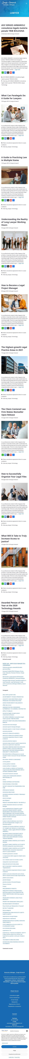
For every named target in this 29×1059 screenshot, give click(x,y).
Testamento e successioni (14, 1006)
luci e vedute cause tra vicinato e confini (13, 859)
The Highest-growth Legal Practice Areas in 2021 (14, 348)
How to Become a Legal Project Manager (13, 286)
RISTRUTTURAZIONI (8, 908)
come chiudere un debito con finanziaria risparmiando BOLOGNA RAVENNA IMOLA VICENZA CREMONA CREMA (13, 769)
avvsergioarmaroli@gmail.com (14, 1023)
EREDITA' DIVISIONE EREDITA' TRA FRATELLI (14, 802)
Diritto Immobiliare (14, 997)
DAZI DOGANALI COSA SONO (10, 784)
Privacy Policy (17, 1057)
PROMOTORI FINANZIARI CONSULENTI (13, 901)
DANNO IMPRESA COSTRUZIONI (11, 782)
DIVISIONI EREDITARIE (9, 792)
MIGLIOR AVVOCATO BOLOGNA (11, 864)
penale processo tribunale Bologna (12, 882)
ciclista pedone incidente (9, 764)
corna (4, 779)
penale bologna (7, 880)
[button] (27, 1031)
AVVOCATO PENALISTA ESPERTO (11, 733)
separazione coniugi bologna (10, 916)
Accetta (14, 1046)
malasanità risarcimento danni (10, 862)
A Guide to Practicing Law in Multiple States (14, 159)
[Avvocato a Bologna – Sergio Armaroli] (9, 3)
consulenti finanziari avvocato (10, 773)
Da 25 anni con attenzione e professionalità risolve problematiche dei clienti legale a (14, 980)
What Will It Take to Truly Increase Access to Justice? (14, 538)
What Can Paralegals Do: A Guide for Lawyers (13, 97)
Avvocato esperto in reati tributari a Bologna (14, 729)
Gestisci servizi (5, 1043)
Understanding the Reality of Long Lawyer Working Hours (14, 222)
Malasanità (14, 1002)
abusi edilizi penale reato (9, 694)
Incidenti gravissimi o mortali (10, 853)
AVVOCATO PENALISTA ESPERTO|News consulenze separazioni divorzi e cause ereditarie (13, 737)
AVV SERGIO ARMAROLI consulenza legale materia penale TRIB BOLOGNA (14, 28)
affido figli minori (7, 705)
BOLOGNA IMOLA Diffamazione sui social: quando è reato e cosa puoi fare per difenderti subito (14, 755)
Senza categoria (7, 910)
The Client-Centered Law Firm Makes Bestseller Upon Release (13, 412)
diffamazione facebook (8, 790)
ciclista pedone (6, 761)
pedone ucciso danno (8, 877)
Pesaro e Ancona (7, 884)
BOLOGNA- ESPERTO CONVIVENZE (12, 759)
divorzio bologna (7, 798)
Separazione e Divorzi (14, 1004)
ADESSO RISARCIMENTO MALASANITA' (13, 703)
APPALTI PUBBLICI (7, 711)
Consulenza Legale (14, 995)
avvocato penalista (7, 731)
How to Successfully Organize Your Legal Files (14, 475)
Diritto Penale (14, 1000)
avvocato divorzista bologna (10, 724)
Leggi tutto (17, 69)
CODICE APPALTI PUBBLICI (10, 766)
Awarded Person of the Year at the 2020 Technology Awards (12, 605)
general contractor (7, 819)
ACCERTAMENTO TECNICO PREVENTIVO (13, 697)
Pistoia (4, 886)
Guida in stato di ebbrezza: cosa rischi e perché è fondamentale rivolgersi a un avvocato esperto (13, 822)
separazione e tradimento (9, 918)
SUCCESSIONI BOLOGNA (9, 928)
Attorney (5, 81)
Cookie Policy (11, 1057)
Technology (4, 85)
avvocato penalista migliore (10, 741)
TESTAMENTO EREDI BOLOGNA (11, 939)
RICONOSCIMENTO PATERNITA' (11, 904)
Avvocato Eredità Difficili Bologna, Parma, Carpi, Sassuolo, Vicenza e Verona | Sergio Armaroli (13, 672)
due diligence (6, 800)
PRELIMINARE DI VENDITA (9, 888)
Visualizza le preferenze (14, 1054)
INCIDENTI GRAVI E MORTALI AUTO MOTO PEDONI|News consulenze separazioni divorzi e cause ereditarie (14, 850)
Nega (14, 1050)
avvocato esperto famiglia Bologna (11, 727)
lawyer (23, 83)
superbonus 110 (7, 930)
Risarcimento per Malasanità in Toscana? (13, 906)
